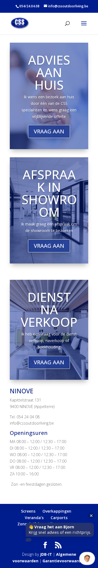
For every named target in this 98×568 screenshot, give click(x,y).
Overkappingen (56, 511)
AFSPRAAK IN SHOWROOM (49, 193)
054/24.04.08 (29, 6)
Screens (28, 511)
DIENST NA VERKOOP (49, 309)
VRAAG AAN (49, 131)
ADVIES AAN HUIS (49, 72)
